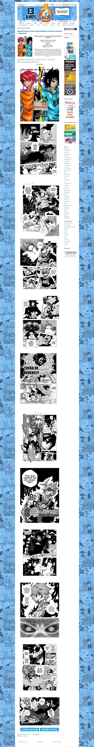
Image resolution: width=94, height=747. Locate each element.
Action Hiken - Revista (68, 223)
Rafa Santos (66, 199)
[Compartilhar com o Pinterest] (38, 734)
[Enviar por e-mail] (33, 734)
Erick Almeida (66, 161)
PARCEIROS (72, 23)
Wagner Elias (66, 216)
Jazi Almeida (66, 176)
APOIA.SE (41, 23)
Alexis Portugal (67, 150)
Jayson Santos (67, 174)
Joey (65, 177)
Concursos (66, 234)
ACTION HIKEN (21, 23)
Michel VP (66, 194)
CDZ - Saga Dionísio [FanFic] (69, 226)
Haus (65, 172)
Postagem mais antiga (57, 741)
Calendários (66, 228)
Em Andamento (45, 25)
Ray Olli (65, 203)
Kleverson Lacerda (67, 183)
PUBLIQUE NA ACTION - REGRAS (68, 25)
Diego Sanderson (67, 159)
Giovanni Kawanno (67, 168)
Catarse (65, 230)
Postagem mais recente (22, 741)
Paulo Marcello (67, 198)
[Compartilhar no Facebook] (37, 734)
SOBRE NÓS (65, 23)
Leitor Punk (66, 239)
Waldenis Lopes (67, 218)
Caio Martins (66, 156)
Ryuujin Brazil (66, 212)
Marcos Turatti (67, 192)
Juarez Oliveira (67, 179)
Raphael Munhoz (67, 201)
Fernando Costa (67, 163)
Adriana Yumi (66, 148)
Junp (65, 181)
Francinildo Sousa (67, 165)
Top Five (65, 245)
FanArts (65, 237)
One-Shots (38, 25)
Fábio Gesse (66, 167)
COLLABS (53, 23)
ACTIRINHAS (28, 23)
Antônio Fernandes (67, 154)
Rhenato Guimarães (68, 205)
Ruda (65, 210)
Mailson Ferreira (67, 190)
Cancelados (52, 25)
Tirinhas (58, 25)
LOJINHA (35, 23)
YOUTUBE (47, 23)
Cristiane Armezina (67, 157)
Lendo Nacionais (67, 241)
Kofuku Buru (66, 185)
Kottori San (66, 187)
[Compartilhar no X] (36, 734)
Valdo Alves (66, 214)
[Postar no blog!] (34, 734)
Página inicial (39, 741)
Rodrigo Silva (66, 207)
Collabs (65, 232)
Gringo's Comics (67, 170)
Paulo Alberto (66, 196)
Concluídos (32, 25)
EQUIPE (58, 23)
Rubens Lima (66, 208)
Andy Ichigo (66, 152)
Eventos (65, 235)
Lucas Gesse (66, 188)
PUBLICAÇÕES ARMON (22, 25)
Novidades (66, 243)
